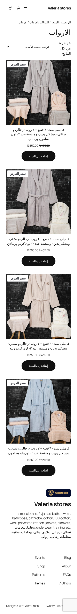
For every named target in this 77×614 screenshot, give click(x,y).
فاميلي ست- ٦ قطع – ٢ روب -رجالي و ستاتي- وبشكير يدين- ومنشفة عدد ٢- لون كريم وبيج (38, 346)
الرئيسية (66, 22)
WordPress (32, 606)
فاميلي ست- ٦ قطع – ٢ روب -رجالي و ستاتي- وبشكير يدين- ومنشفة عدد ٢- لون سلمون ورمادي (38, 134)
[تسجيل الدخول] (18, 8)
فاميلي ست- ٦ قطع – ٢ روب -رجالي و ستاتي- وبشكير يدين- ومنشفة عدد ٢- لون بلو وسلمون (38, 450)
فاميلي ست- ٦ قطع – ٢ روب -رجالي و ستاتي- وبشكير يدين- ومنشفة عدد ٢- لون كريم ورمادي (38, 241)
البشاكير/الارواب (39, 22)
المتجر (55, 22)
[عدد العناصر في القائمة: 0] (10, 8)
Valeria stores (59, 8)
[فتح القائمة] (25, 8)
